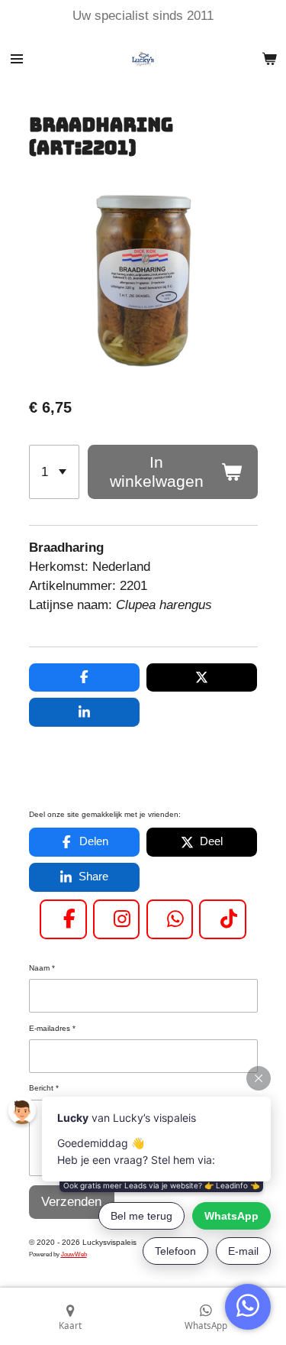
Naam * (42, 968)
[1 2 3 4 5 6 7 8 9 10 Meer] (54, 472)
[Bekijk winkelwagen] (269, 59)
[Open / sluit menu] (17, 59)
